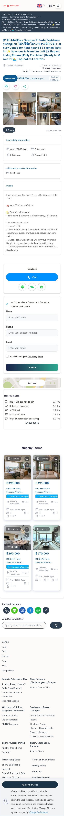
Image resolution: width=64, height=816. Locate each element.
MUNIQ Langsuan (10, 723)
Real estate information (17, 140)
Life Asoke (7, 696)
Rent (4, 651)
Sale (4, 646)
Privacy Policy (39, 765)
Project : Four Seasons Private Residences (42, 71)
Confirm (32, 367)
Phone (9, 326)
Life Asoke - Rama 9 (12, 692)
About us (37, 771)
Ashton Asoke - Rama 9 (14, 683)
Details (9, 185)
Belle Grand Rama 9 (12, 688)
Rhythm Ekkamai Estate (41, 727)
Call (34, 277)
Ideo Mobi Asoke (10, 700)
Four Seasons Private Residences (15, 19)
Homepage (6, 14)
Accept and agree (18, 356)
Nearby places (11, 395)
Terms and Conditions (43, 759)
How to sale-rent (41, 777)
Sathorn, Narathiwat (13, 742)
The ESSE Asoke (38, 723)
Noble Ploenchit (10, 715)
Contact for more (11, 603)
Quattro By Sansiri (39, 732)
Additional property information (21, 168)
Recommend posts (21, 14)
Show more (32, 422)
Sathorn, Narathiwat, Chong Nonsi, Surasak (19, 16)
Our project (8, 670)
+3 (46, 610)
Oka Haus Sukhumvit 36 (42, 736)
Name (9, 311)
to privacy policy (35, 356)
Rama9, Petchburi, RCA (14, 678)
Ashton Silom (37, 750)
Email (9, 341)
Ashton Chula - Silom (40, 687)
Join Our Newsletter (13, 618)
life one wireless (10, 719)
